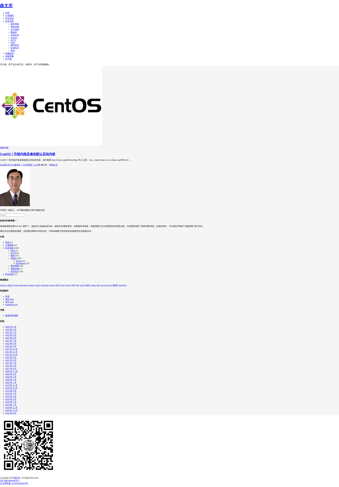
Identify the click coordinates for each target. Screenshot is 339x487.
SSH (77, 285)
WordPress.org (11, 304)
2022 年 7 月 (10, 341)
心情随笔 (9, 15)
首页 (7, 13)
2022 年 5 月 (10, 346)
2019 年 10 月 (11, 388)
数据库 (14, 32)
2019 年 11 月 (11, 385)
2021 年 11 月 (11, 352)
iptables (31, 285)
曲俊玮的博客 (11, 315)
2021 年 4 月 (10, 368)
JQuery (62, 285)
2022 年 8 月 (10, 338)
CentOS (37, 285)
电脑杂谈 (9, 53)
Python (68, 285)
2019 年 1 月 (10, 405)
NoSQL (14, 38)
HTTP (13, 40)
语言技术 (15, 35)
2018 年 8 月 (10, 413)
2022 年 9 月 (10, 335)
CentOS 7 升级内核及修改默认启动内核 (27, 154)
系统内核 (15, 27)
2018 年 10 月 (11, 410)
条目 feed (9, 299)
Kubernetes (20, 263)
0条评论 (17, 165)
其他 (13, 50)
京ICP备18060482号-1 (10, 480)
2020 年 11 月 (11, 371)
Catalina (93, 285)
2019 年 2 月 (10, 402)
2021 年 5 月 (10, 366)
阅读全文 (53, 165)
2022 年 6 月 (10, 343)
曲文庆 (6, 5)
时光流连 (9, 18)
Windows (3, 285)
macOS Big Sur (106, 285)
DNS (13, 42)
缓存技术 (15, 45)
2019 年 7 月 (10, 394)
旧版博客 (9, 56)
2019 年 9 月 (10, 391)
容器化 (14, 258)
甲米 (73, 285)
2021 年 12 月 (11, 349)
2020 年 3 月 (10, 380)
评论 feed (9, 302)
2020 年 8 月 (10, 374)
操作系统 (15, 24)
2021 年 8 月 (10, 360)
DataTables (45, 285)
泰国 (87, 285)
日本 (57, 285)
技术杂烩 (9, 21)
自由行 (10, 285)
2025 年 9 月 (10, 329)
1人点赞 (36, 165)
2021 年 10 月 (11, 355)
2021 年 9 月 (10, 357)
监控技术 (15, 48)
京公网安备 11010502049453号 (14, 483)
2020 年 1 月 (10, 382)
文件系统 (15, 29)
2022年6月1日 (6, 165)
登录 (7, 296)
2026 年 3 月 (10, 327)
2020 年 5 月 (10, 377)
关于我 (8, 59)
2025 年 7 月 (10, 332)
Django (16, 285)
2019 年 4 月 (10, 396)
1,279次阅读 (26, 165)
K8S (98, 285)
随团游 (115, 285)
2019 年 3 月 (10, 399)
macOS (82, 285)
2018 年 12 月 (11, 407)
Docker (19, 261)
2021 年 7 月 (10, 363)
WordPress (123, 285)
